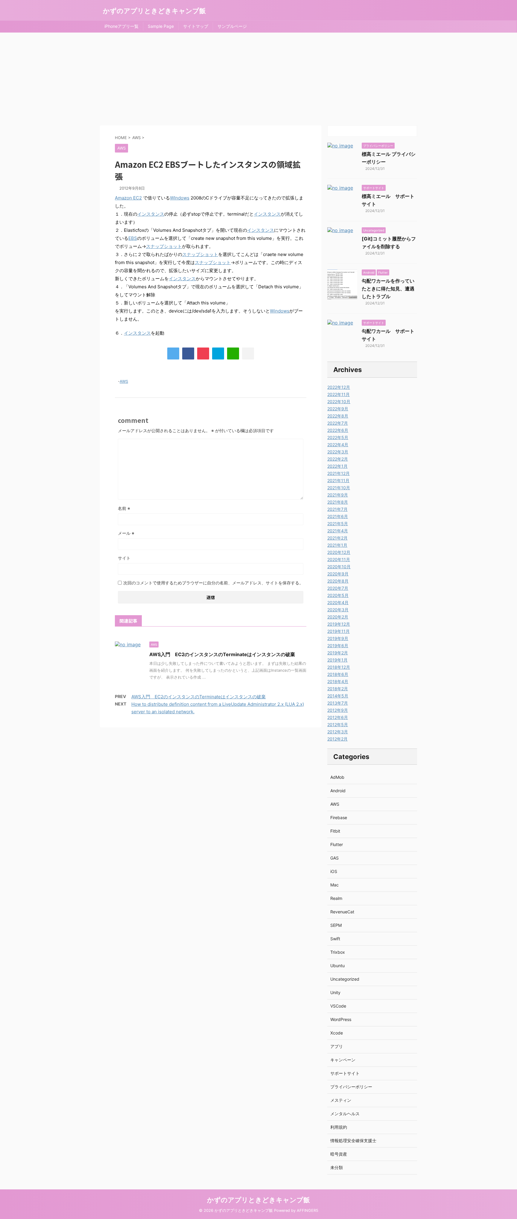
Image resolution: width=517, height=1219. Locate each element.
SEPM (336, 925)
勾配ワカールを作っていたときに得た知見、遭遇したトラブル (388, 288)
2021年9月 (337, 494)
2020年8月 (338, 580)
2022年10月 (338, 401)
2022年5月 (337, 437)
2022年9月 (337, 408)
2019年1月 (337, 659)
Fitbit (335, 831)
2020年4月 (338, 602)
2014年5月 (337, 695)
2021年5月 (337, 523)
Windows (279, 311)
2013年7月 (337, 703)
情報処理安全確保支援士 (353, 1140)
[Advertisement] (258, 77)
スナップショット (164, 246)
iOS (333, 871)
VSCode (338, 1005)
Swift (335, 938)
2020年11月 (338, 559)
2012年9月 (337, 710)
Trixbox (337, 952)
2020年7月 (337, 588)
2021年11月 (338, 480)
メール (126, 533)
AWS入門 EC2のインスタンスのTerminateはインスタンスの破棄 (222, 654)
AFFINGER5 (307, 1210)
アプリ (336, 1046)
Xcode (336, 1032)
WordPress (340, 1019)
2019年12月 (338, 624)
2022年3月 (337, 451)
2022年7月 (337, 423)
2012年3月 (337, 731)
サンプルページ (232, 26)
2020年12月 (338, 552)
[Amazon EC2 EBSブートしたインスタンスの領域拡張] (218, 353)
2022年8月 (337, 415)
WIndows (179, 198)
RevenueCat (342, 911)
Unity (335, 992)
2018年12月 (338, 667)
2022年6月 (337, 430)
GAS (334, 857)
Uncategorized (344, 979)
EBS (132, 238)
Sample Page (161, 26)
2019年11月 (338, 631)
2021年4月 (337, 530)
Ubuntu (337, 965)
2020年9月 (338, 573)
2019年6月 (337, 645)
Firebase (338, 817)
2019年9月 (337, 638)
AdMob (337, 777)
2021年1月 (337, 545)
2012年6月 (337, 717)
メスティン (340, 1100)
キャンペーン (342, 1059)
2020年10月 (339, 566)
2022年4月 (337, 444)
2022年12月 (338, 387)
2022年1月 (337, 466)
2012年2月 (337, 738)
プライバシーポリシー (351, 1086)
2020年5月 (338, 595)
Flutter (336, 844)
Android (338, 790)
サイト (124, 557)
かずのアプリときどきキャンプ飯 (154, 11)
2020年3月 (338, 609)
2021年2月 (337, 537)
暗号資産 (338, 1153)
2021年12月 (338, 473)
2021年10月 (338, 487)
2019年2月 (337, 652)
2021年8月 (337, 502)
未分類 (336, 1167)
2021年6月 (337, 516)
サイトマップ (195, 26)
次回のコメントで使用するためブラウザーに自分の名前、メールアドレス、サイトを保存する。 (213, 582)
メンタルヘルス (345, 1113)
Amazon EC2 (128, 198)
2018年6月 (337, 674)
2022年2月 (337, 458)
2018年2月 (337, 688)
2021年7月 (337, 509)
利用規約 (338, 1127)
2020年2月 (337, 616)
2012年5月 (337, 724)
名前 (124, 508)
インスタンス (150, 214)
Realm (336, 898)
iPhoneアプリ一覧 (121, 26)
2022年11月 (338, 394)
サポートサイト (345, 1073)
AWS (124, 381)
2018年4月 (337, 681)
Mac (334, 884)
